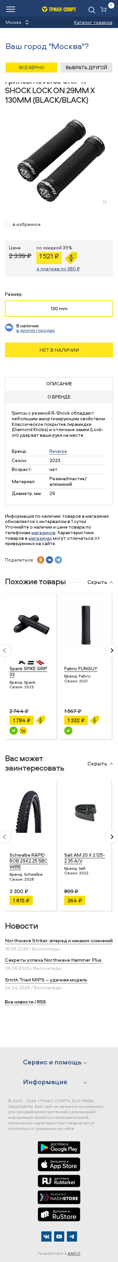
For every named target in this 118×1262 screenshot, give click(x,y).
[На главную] (59, 9)
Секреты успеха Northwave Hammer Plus (53, 959)
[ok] (40, 559)
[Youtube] (59, 1236)
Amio (74, 1253)
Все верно (31, 67)
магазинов (43, 532)
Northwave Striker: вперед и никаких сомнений (59, 940)
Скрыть (97, 582)
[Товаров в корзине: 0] (104, 10)
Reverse (58, 451)
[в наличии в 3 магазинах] (14, 731)
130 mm (59, 308)
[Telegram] (72, 1236)
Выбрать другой (86, 67)
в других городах (35, 330)
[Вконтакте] (46, 1236)
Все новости (19, 1002)
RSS (41, 1002)
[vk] (49, 559)
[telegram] (58, 559)
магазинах (40, 538)
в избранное (27, 224)
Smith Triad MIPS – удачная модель (46, 979)
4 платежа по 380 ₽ (58, 268)
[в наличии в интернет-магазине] (23, 731)
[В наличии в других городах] (68, 731)
